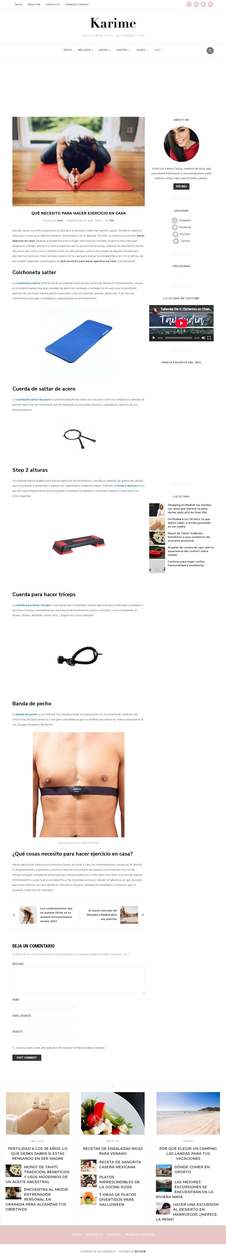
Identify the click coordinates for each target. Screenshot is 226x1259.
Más (157, 49)
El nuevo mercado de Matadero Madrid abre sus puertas (102, 915)
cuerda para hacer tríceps (33, 605)
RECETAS (112, 1141)
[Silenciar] (203, 338)
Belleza (84, 49)
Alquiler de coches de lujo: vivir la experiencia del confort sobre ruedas (190, 551)
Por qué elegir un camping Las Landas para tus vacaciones (188, 1153)
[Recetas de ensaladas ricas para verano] (113, 1094)
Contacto (53, 4)
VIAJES (188, 1141)
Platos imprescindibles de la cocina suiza (119, 1182)
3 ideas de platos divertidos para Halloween (117, 1199)
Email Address (21, 1015)
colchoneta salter (28, 283)
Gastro (121, 49)
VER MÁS (181, 186)
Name (15, 999)
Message (18, 964)
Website (17, 1031)
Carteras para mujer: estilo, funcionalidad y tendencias (186, 563)
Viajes (140, 49)
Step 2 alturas (127, 486)
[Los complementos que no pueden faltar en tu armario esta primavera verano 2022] (28, 914)
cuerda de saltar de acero (33, 399)
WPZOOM (140, 1251)
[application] (181, 323)
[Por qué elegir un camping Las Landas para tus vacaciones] (188, 1094)
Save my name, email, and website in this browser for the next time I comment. (60, 1047)
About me (34, 4)
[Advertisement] (113, 90)
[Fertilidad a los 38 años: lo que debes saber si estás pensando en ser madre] (38, 1094)
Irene (60, 220)
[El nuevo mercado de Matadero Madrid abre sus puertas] (129, 914)
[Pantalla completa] (209, 338)
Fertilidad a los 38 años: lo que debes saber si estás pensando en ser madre (189, 523)
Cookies (114, 1234)
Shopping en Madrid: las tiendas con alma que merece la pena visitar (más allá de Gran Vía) (189, 508)
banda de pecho (26, 714)
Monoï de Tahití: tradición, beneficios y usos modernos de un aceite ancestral (189, 537)
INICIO (67, 49)
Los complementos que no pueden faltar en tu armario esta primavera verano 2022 (56, 915)
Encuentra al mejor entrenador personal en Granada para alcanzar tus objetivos (36, 1199)
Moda (103, 49)
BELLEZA (37, 1141)
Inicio (18, 4)
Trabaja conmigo (77, 4)
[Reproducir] (154, 338)
